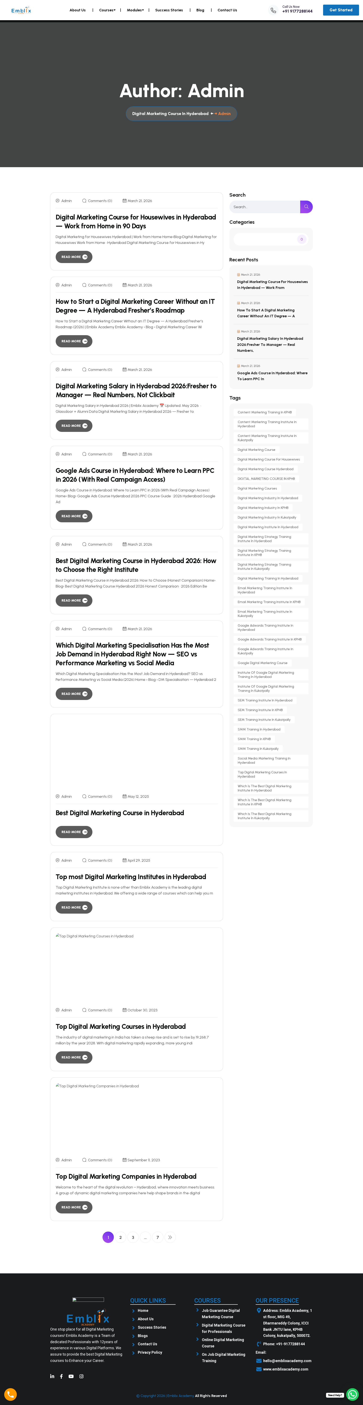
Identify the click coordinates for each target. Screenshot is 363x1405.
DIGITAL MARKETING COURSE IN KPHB (266, 479)
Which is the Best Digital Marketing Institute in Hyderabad (264, 788)
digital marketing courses (257, 488)
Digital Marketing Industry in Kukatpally (267, 517)
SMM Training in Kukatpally (258, 749)
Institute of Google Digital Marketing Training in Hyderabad (266, 675)
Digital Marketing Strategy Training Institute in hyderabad (264, 539)
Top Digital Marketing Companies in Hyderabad (126, 1176)
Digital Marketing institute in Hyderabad (268, 527)
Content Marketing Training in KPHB (265, 412)
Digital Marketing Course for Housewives (269, 459)
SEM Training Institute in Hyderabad (265, 700)
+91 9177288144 (297, 11)
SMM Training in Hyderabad (259, 729)
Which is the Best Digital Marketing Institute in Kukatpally (264, 816)
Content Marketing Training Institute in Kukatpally (267, 438)
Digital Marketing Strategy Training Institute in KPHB (264, 553)
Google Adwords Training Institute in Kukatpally (265, 651)
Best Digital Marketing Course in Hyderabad (120, 813)
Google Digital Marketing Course (263, 663)
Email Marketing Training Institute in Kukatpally (265, 614)
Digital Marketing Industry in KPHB (263, 508)
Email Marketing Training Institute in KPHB (269, 602)
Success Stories (169, 10)
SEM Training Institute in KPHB (260, 710)
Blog (200, 10)
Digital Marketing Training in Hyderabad (268, 578)
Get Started (341, 10)
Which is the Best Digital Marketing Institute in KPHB (264, 802)
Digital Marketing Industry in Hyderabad (268, 498)
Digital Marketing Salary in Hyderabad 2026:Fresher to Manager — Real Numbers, (270, 344)
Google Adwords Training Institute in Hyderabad (265, 627)
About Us (78, 10)
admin (66, 200)
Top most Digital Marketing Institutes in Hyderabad (131, 877)
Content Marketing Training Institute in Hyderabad (267, 424)
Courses (106, 10)
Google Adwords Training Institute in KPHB (270, 639)
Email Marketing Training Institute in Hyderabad (265, 590)
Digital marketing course (256, 450)
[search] (306, 207)
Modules (134, 10)
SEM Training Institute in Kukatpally (264, 720)
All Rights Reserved (211, 1396)
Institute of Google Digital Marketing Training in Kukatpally (266, 688)
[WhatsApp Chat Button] (352, 1394)
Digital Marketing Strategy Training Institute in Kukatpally (264, 566)
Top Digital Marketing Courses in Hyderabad (121, 1027)
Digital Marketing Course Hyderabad (265, 469)
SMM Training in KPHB (254, 739)
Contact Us (227, 10)
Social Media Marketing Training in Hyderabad (264, 760)
